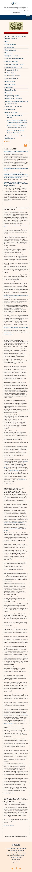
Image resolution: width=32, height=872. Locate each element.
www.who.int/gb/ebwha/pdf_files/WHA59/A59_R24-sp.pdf (15, 523)
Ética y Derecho (10, 90)
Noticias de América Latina (14, 58)
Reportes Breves (10, 84)
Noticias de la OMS (11, 70)
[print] (25, 146)
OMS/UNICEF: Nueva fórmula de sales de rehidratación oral (16, 152)
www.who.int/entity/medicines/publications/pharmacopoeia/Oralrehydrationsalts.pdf (16, 296)
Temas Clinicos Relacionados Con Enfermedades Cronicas (17, 126)
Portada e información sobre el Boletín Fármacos (15, 37)
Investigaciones (10, 81)
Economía (8, 93)
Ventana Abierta (10, 44)
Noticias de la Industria (13, 76)
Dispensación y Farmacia (13, 98)
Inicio (7, 141)
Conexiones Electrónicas (13, 106)
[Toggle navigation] (28, 17)
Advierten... (9, 87)
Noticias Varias (10, 73)
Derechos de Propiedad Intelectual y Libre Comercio (16, 102)
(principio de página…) (9, 334)
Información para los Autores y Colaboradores (15, 137)
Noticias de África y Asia (13, 67)
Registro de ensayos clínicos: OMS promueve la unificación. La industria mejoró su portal (16, 183)
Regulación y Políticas (12, 96)
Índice (7, 41)
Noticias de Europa (11, 61)
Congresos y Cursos (11, 56)
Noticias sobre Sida (11, 78)
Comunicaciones (10, 50)
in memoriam (9, 47)
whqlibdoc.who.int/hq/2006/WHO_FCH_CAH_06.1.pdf (16, 327)
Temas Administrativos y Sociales (15, 116)
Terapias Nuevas (7, 332)
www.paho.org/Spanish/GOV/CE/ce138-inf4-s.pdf (15, 529)
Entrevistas (8, 53)
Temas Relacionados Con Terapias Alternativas (15, 131)
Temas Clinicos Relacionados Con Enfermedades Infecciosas (17, 121)
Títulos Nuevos (10, 109)
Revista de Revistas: (12, 112)
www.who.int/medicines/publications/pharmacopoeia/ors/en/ (16, 225)
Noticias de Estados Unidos (14, 64)
